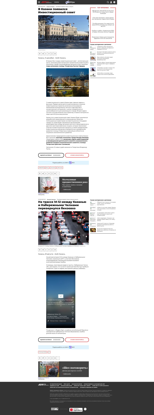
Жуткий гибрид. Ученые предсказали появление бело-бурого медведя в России (106, 64)
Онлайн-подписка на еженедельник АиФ (94, 384)
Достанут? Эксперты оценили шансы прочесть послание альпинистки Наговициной (106, 53)
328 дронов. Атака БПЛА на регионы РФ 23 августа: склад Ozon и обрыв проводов (103, 12)
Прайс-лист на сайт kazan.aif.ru (100, 385)
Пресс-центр (67, 384)
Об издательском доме (56, 384)
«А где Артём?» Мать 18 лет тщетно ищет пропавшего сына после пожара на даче (105, 214)
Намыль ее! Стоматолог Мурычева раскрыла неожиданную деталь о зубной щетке (105, 225)
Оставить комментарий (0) (77, 155)
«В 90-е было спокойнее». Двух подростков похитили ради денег (105, 73)
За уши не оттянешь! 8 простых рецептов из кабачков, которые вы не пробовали (106, 230)
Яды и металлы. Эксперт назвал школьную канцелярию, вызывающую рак (105, 58)
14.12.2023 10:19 (41, 6)
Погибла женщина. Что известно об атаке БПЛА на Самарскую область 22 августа (103, 25)
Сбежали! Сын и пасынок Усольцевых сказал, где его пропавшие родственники (106, 203)
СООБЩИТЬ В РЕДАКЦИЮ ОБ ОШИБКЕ (88, 387)
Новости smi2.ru (43, 193)
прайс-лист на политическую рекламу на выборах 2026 (64, 387)
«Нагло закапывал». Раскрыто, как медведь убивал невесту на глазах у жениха (106, 219)
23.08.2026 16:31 (42, 199)
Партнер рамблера (64, 408)
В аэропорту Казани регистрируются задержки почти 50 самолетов (103, 37)
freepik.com (82, 246)
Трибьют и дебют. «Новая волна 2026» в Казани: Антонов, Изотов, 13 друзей (103, 31)
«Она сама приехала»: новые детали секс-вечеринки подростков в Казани (103, 18)
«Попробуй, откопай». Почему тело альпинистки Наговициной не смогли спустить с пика (106, 69)
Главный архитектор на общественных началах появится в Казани (64, 87)
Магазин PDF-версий (77, 384)
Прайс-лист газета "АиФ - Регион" (82, 385)
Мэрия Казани (41, 50)
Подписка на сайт (54, 385)
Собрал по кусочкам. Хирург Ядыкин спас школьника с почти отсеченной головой (106, 209)
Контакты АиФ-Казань (66, 385)
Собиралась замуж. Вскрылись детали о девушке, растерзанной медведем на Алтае (105, 48)
